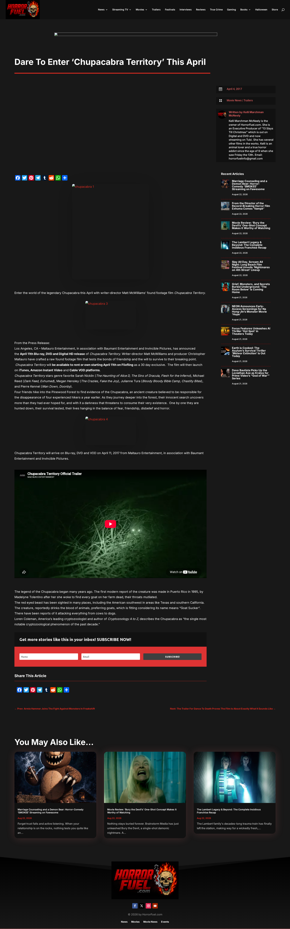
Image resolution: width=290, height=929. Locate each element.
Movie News (234, 100)
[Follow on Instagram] (148, 905)
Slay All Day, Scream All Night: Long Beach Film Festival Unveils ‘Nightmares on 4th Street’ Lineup (251, 266)
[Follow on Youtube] (155, 905)
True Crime (216, 9)
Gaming (231, 9)
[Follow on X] (141, 905)
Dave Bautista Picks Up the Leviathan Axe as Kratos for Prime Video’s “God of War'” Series (251, 374)
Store (275, 9)
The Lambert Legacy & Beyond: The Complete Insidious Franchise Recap (249, 244)
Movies (140, 9)
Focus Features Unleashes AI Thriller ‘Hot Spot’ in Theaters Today (251, 331)
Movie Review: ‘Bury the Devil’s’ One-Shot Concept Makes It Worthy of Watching (251, 225)
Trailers (156, 9)
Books (244, 9)
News (101, 9)
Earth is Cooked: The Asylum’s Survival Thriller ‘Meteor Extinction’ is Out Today (249, 352)
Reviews (201, 9)
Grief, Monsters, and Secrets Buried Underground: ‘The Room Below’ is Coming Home (251, 288)
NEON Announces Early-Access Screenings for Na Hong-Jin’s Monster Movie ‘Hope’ (249, 310)
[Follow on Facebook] (135, 905)
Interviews (186, 9)
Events (165, 922)
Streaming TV (120, 9)
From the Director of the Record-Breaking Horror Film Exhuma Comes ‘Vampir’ (251, 205)
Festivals (170, 9)
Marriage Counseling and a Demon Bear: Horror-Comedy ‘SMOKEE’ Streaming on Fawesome (249, 185)
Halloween (261, 9)
